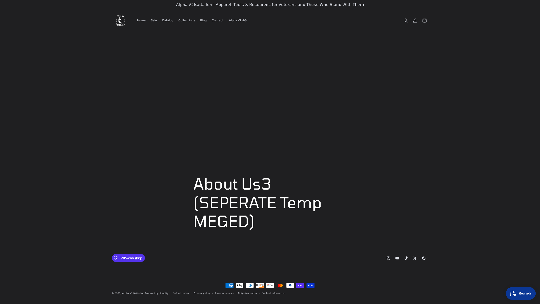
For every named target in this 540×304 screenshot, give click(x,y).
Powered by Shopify (157, 293)
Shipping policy (247, 293)
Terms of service (224, 293)
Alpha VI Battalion (133, 293)
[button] (405, 20)
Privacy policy (202, 293)
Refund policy (181, 293)
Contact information (273, 293)
